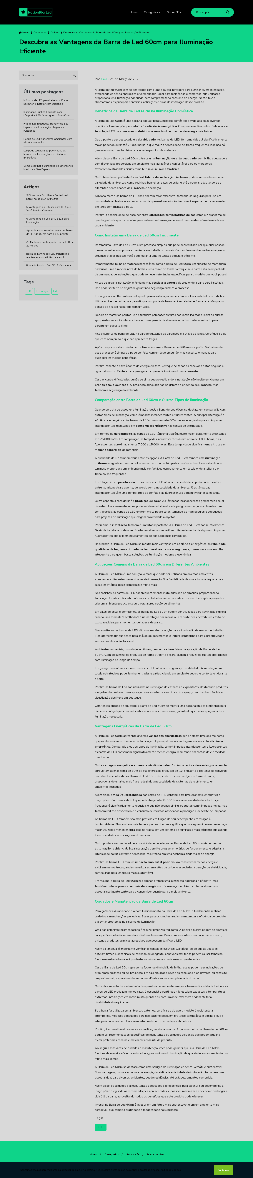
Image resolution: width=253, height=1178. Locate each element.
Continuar (223, 1170)
